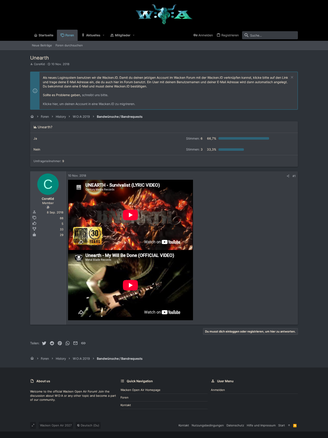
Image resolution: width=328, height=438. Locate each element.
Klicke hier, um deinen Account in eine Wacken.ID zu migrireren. (89, 104)
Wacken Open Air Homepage (140, 390)
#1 (294, 176)
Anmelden (218, 390)
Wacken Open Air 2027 (56, 425)
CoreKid (39, 64)
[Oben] (289, 425)
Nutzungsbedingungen (208, 425)
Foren (124, 397)
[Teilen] (288, 176)
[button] (103, 35)
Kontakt (125, 405)
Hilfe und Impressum (261, 425)
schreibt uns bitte (94, 95)
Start (281, 425)
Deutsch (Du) (89, 425)
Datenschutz (235, 425)
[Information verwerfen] (291, 77)
